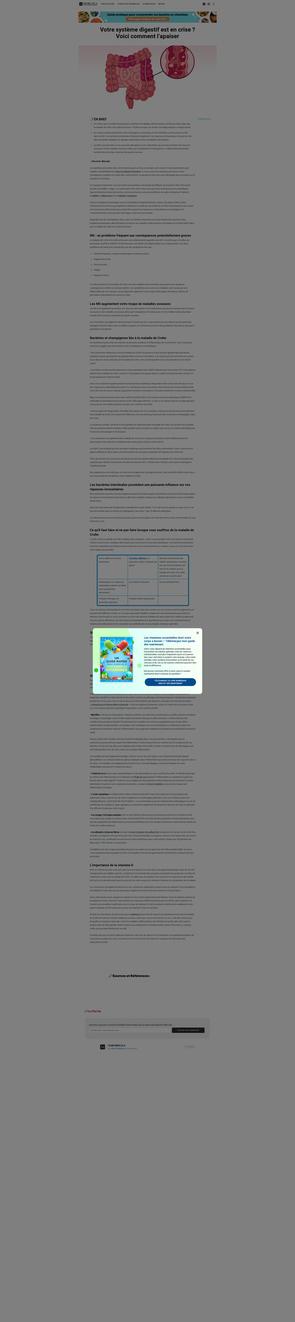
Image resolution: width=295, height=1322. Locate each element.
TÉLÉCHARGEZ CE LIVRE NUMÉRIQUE (170, 682)
